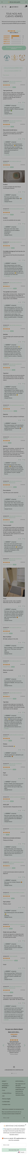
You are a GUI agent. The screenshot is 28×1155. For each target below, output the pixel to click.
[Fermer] (25, 1124)
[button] (21, 1152)
